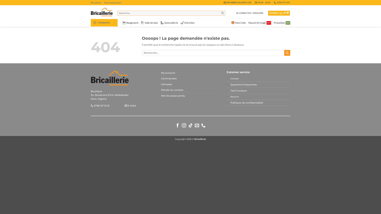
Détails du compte (172, 90)
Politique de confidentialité (246, 102)
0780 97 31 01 (101, 105)
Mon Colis (240, 22)
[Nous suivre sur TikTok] (190, 125)
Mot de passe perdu (173, 95)
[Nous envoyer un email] (197, 125)
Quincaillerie (171, 22)
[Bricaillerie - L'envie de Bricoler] (102, 11)
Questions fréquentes (243, 84)
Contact (234, 78)
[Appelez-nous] (203, 125)
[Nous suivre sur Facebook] (177, 125)
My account (168, 72)
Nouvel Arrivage (257, 22)
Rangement (132, 22)
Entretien (189, 22)
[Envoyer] (222, 13)
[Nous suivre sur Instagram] (184, 125)
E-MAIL (131, 105)
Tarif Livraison (238, 90)
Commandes (169, 78)
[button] (249, 13)
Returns (234, 96)
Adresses (166, 84)
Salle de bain (151, 22)
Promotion (279, 22)
